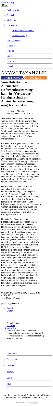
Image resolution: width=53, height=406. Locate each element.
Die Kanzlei (12, 25)
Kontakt (10, 66)
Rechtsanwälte (13, 10)
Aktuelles (11, 46)
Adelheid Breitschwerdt (23, 30)
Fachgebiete (12, 15)
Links (9, 56)
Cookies (10, 365)
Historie (10, 51)
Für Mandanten (13, 40)
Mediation (11, 20)
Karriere (10, 61)
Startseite (11, 325)
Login (9, 378)
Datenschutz (12, 359)
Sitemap (10, 371)
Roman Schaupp (19, 35)
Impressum (12, 353)
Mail (9, 384)
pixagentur (34, 402)
